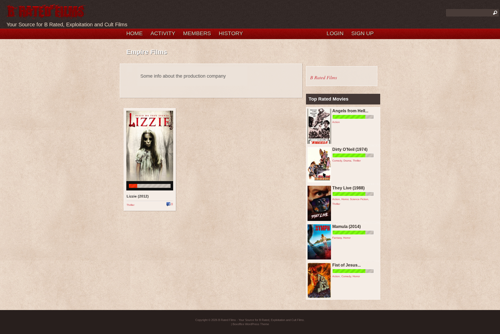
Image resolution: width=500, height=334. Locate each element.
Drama (347, 160)
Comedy (337, 160)
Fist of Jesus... (346, 265)
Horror (344, 199)
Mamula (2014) (346, 226)
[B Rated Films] (46, 16)
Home (134, 33)
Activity (163, 33)
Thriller (130, 204)
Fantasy (337, 237)
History (231, 33)
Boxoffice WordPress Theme (251, 324)
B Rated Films (323, 77)
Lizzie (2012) (138, 196)
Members (197, 33)
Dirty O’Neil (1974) (349, 149)
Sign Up (362, 33)
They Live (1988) (348, 188)
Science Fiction (359, 199)
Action (336, 122)
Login (335, 33)
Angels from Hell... (350, 111)
